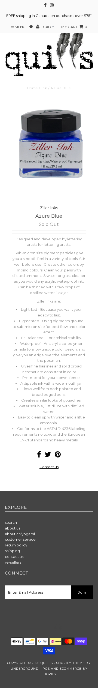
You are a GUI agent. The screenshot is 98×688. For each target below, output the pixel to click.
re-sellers (13, 562)
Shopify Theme (70, 663)
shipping (12, 551)
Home (32, 88)
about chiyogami (20, 534)
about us (12, 528)
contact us (14, 556)
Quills (47, 663)
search (11, 522)
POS (46, 669)
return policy (16, 545)
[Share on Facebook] (39, 455)
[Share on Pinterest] (58, 455)
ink (44, 88)
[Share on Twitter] (48, 455)
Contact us (49, 467)
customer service (20, 539)
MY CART (74, 27)
